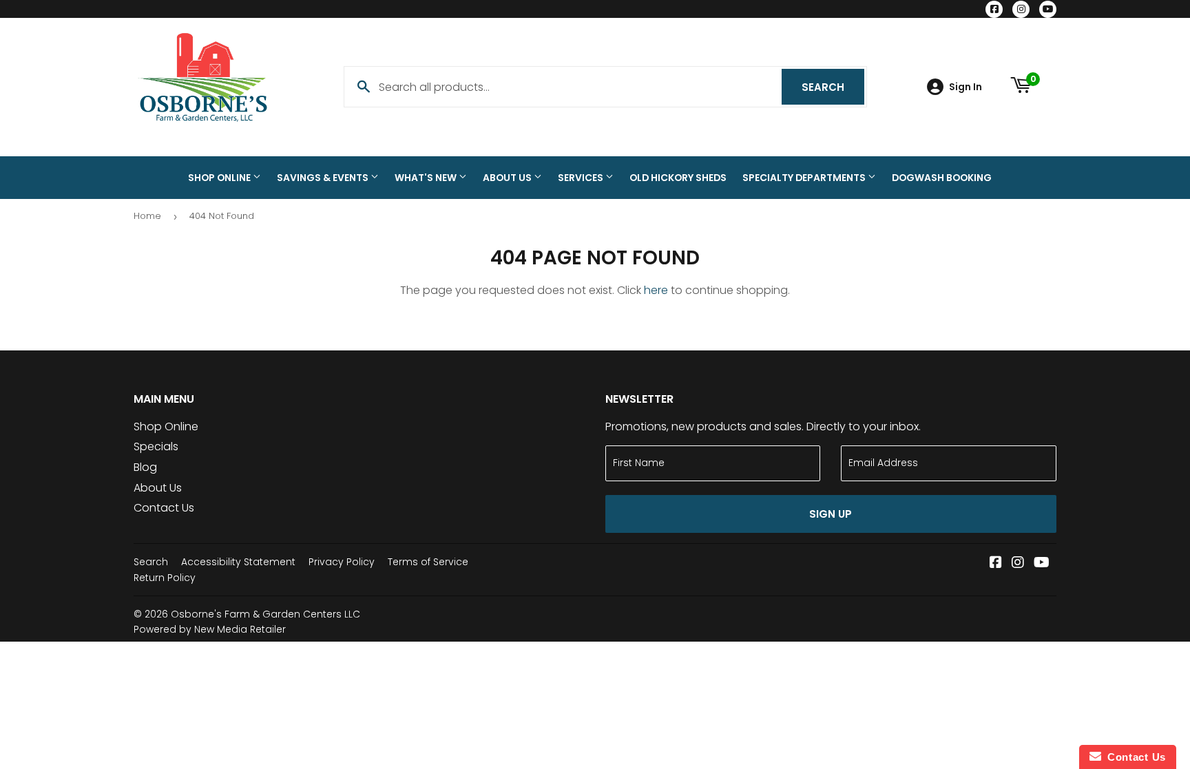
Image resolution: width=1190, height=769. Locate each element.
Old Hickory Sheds (678, 178)
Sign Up (830, 514)
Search (833, 87)
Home (147, 215)
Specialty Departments (805, 178)
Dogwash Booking (942, 178)
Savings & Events (323, 178)
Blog (145, 467)
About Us (508, 178)
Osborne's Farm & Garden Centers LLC (265, 614)
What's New (427, 178)
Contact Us (164, 508)
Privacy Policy (342, 562)
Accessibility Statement (238, 562)
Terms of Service (428, 562)
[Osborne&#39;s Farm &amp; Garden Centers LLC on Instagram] (1018, 563)
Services (581, 178)
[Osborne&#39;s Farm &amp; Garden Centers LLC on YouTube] (1042, 563)
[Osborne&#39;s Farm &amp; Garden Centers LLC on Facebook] (996, 563)
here (656, 290)
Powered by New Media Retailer (210, 629)
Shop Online (220, 178)
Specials (156, 446)
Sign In (965, 87)
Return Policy (165, 577)
